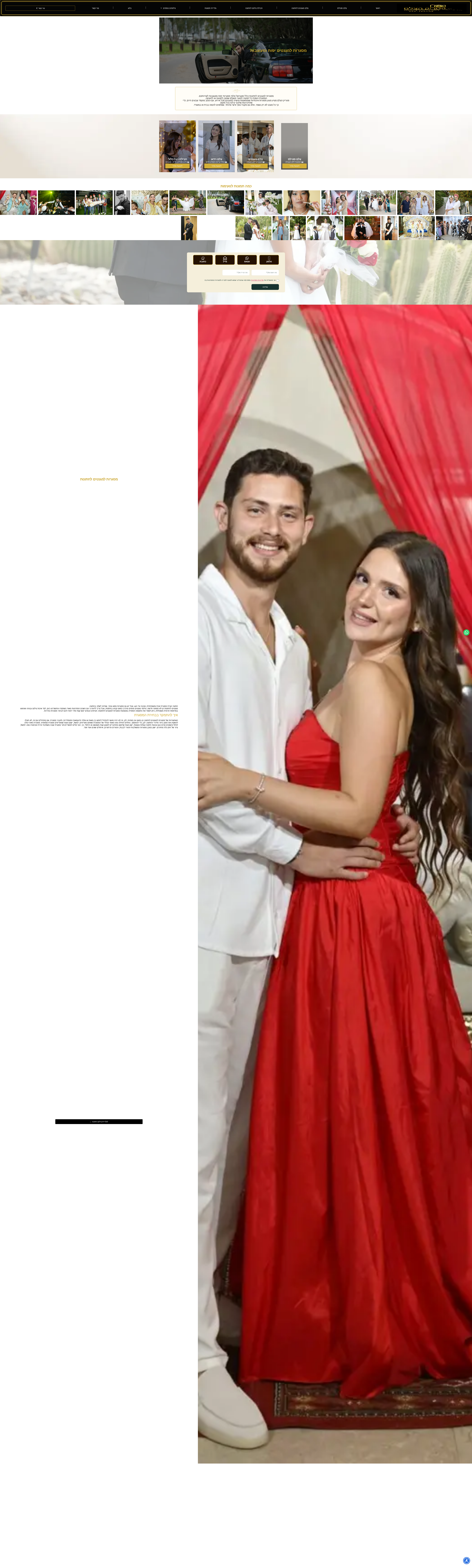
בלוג (130, 8)
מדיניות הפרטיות (257, 280)
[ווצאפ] (247, 258)
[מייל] (225, 258)
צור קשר (95, 8)
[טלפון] (269, 258)
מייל (225, 261)
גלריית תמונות (210, 8)
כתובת (203, 261)
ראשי (378, 8)
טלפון (269, 261)
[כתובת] (203, 258)
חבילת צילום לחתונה (254, 8)
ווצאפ (247, 261)
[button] (466, 632)
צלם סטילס (342, 8)
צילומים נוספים (169, 8)
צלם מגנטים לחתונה (300, 8)
